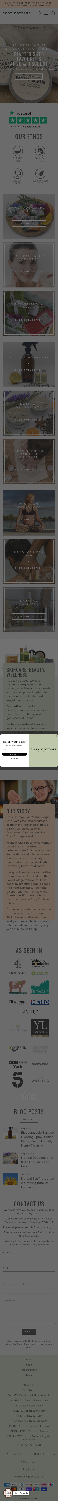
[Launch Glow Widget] (8, 1493)
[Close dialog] (56, 736)
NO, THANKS (14, 758)
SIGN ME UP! (14, 754)
